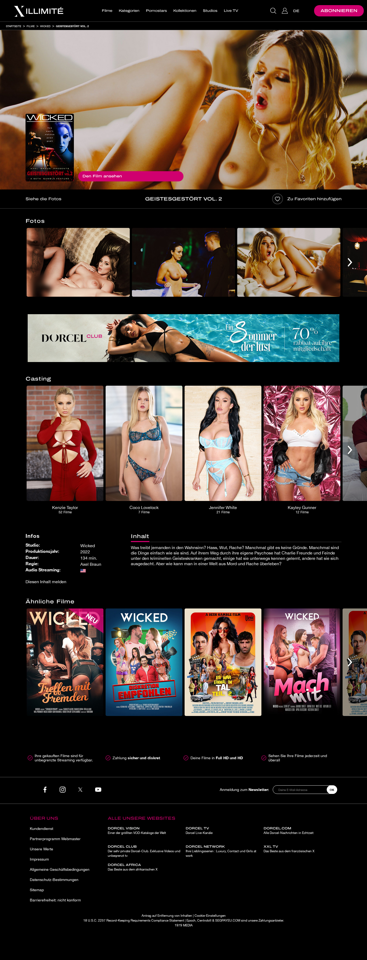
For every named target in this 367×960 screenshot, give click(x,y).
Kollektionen (184, 11)
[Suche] (274, 11)
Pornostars (156, 11)
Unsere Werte (41, 849)
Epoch (191, 920)
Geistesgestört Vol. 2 (72, 26)
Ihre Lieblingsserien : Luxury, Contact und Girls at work (221, 851)
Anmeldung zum (244, 789)
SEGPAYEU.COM (227, 920)
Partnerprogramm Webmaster (55, 839)
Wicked (45, 26)
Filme (107, 11)
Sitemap (37, 890)
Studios (210, 11)
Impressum (39, 859)
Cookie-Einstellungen (210, 916)
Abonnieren (339, 10)
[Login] (285, 11)
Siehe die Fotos (43, 199)
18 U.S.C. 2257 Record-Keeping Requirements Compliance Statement (133, 920)
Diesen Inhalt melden (46, 581)
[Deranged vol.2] (50, 147)
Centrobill (204, 920)
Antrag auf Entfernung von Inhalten (167, 916)
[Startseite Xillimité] (38, 11)
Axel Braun (90, 564)
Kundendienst (41, 828)
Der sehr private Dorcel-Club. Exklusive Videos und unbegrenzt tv (144, 851)
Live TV (231, 11)
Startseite (13, 26)
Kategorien (129, 11)
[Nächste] (350, 262)
